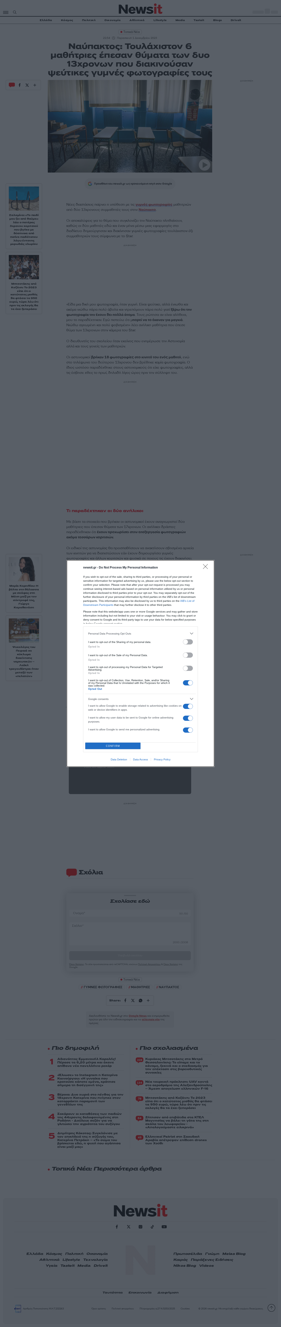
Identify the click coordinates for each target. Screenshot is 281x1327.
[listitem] (140, 633)
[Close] (206, 567)
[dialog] (140, 663)
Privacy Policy (162, 759)
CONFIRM (113, 746)
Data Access (140, 759)
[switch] (188, 641)
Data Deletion (119, 759)
